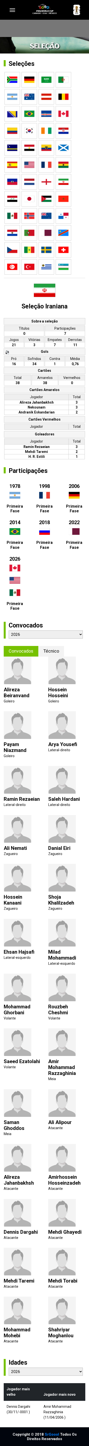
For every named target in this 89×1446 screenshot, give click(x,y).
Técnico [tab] (51, 651)
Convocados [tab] (21, 651)
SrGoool (52, 1434)
